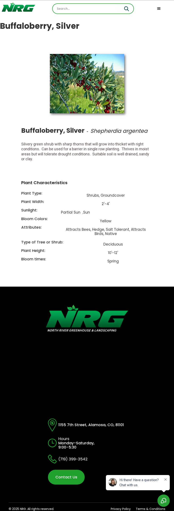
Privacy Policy (121, 509)
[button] (159, 8)
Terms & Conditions (150, 509)
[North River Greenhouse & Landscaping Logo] (17, 8)
